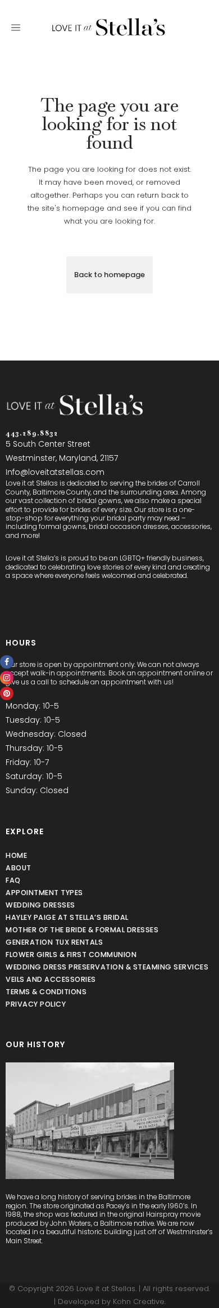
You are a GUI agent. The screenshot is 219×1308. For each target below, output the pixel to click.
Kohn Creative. (139, 1301)
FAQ (13, 880)
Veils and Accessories (51, 979)
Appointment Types (44, 892)
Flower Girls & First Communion (71, 954)
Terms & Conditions (46, 991)
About (18, 868)
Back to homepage (109, 274)
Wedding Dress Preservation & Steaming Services (107, 967)
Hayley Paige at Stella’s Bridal (67, 917)
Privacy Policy (36, 1004)
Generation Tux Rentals (54, 942)
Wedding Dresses (40, 905)
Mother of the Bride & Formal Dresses (82, 930)
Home (16, 855)
